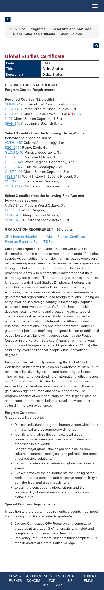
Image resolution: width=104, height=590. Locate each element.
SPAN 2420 (13, 215)
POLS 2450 (13, 181)
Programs (37, 29)
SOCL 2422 (13, 186)
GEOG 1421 (14, 162)
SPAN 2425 (13, 220)
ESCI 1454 (13, 147)
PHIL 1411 (13, 210)
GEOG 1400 (14, 152)
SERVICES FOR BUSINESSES (53, 580)
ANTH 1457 (14, 143)
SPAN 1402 (13, 123)
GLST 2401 (13, 172)
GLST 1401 (13, 109)
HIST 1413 (13, 176)
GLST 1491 (13, 114)
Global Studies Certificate (34, 34)
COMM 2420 (14, 104)
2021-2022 (16, 29)
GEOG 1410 (14, 157)
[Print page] (96, 45)
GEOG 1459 (14, 167)
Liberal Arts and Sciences (71, 29)
